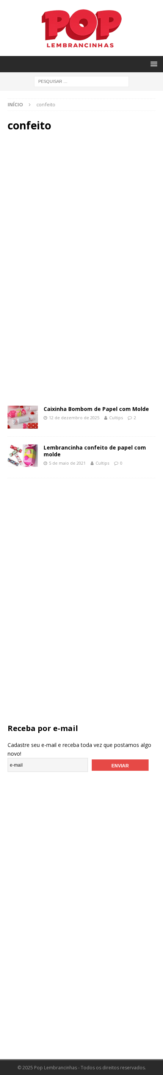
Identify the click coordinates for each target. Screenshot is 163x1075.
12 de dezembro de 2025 (74, 417)
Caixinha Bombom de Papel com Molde (96, 408)
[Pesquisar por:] (81, 80)
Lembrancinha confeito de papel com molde (95, 451)
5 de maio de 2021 (67, 463)
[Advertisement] (81, 203)
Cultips (116, 417)
